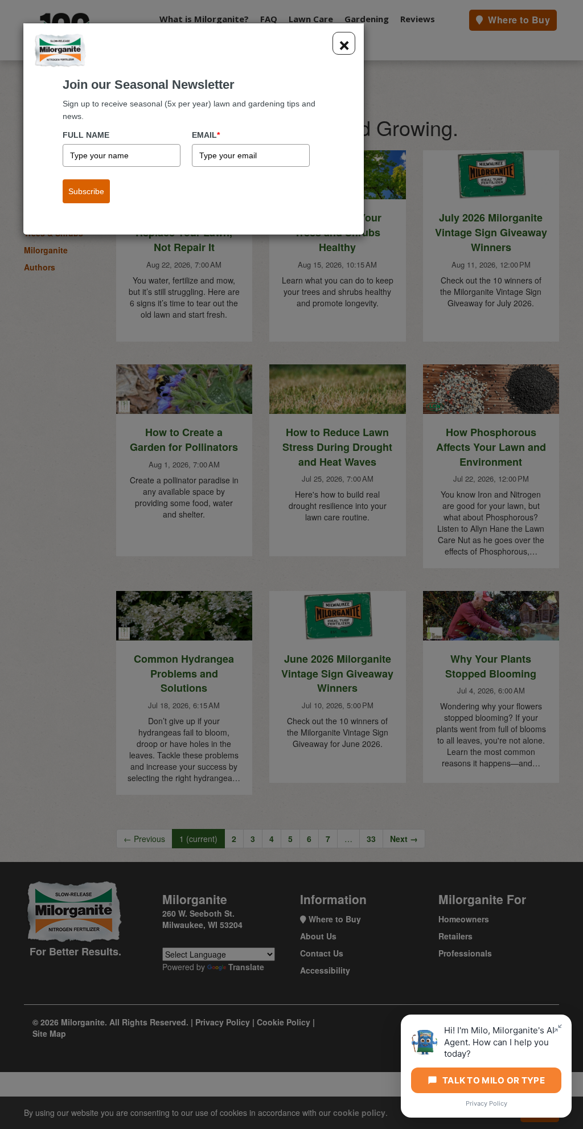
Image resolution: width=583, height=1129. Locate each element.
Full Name (86, 134)
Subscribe (86, 191)
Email (206, 134)
